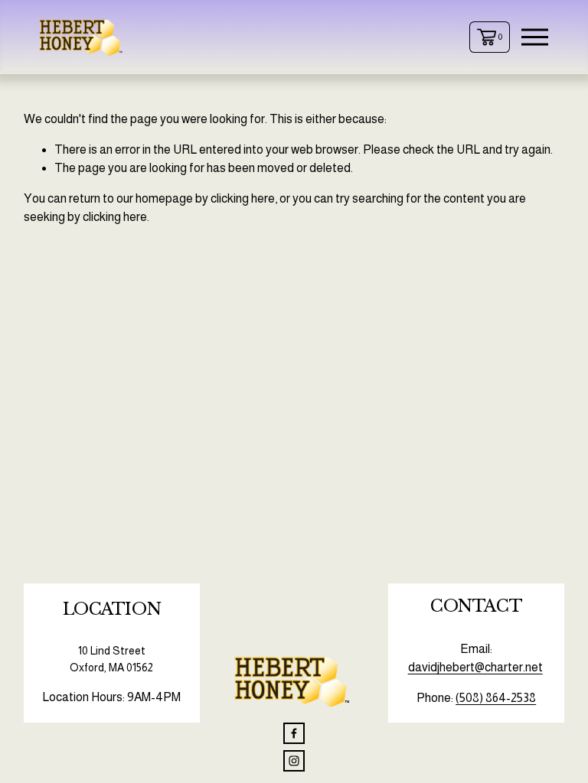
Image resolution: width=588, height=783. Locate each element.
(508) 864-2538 (496, 697)
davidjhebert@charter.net (475, 667)
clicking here (243, 198)
